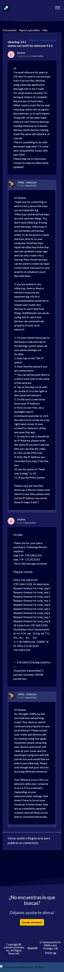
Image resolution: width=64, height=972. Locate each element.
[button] (57, 6)
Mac (45, 30)
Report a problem (29, 30)
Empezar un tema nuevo (42, 40)
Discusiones (10, 30)
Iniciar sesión (16, 838)
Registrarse (36, 838)
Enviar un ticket (32, 922)
